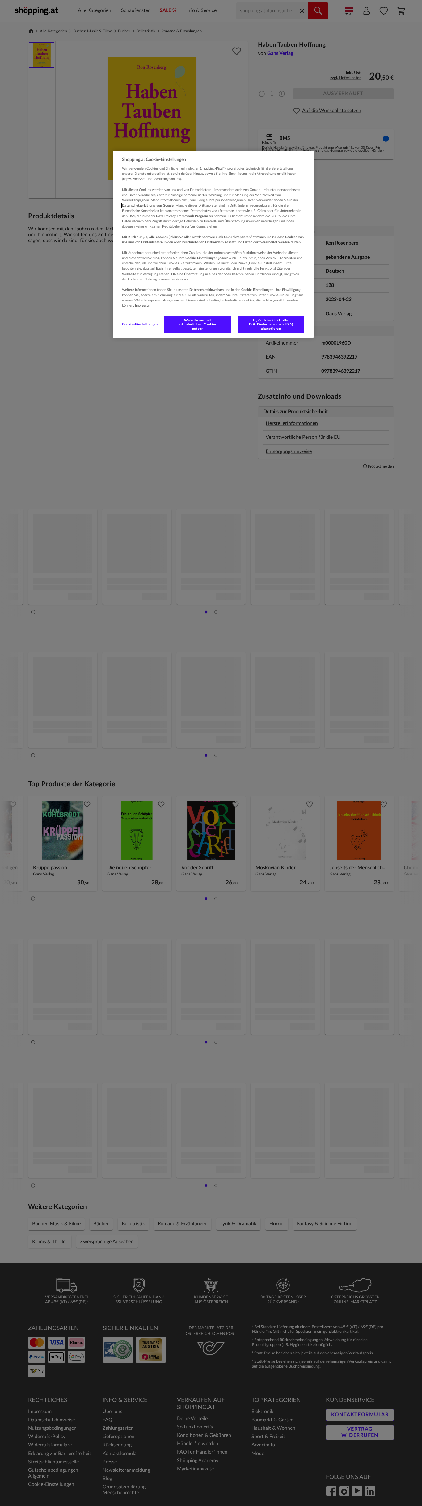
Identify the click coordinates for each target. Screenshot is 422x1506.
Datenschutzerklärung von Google (148, 205)
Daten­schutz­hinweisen (206, 290)
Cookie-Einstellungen (140, 324)
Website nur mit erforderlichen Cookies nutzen (198, 324)
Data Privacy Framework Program (182, 216)
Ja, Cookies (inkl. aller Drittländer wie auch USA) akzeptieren (271, 324)
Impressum (143, 305)
